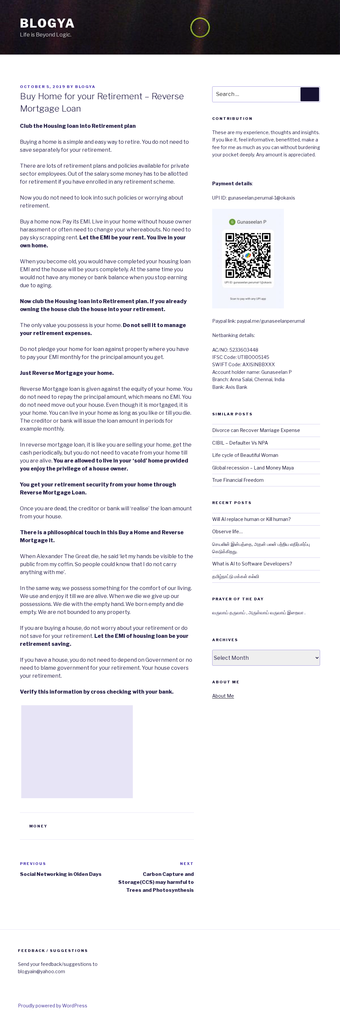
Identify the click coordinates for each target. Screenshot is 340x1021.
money (38, 826)
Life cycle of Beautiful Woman (245, 455)
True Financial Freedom (238, 480)
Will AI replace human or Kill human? (251, 519)
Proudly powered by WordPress (52, 1005)
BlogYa (47, 23)
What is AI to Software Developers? (252, 563)
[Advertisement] (77, 751)
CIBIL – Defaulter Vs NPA (240, 443)
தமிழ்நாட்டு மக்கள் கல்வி (235, 576)
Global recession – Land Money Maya (253, 467)
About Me (223, 696)
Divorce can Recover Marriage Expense (256, 430)
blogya (85, 86)
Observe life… (227, 531)
